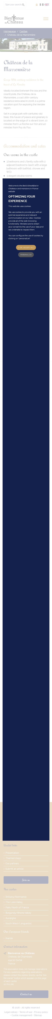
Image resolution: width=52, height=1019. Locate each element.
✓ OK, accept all (26, 247)
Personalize (26, 254)
